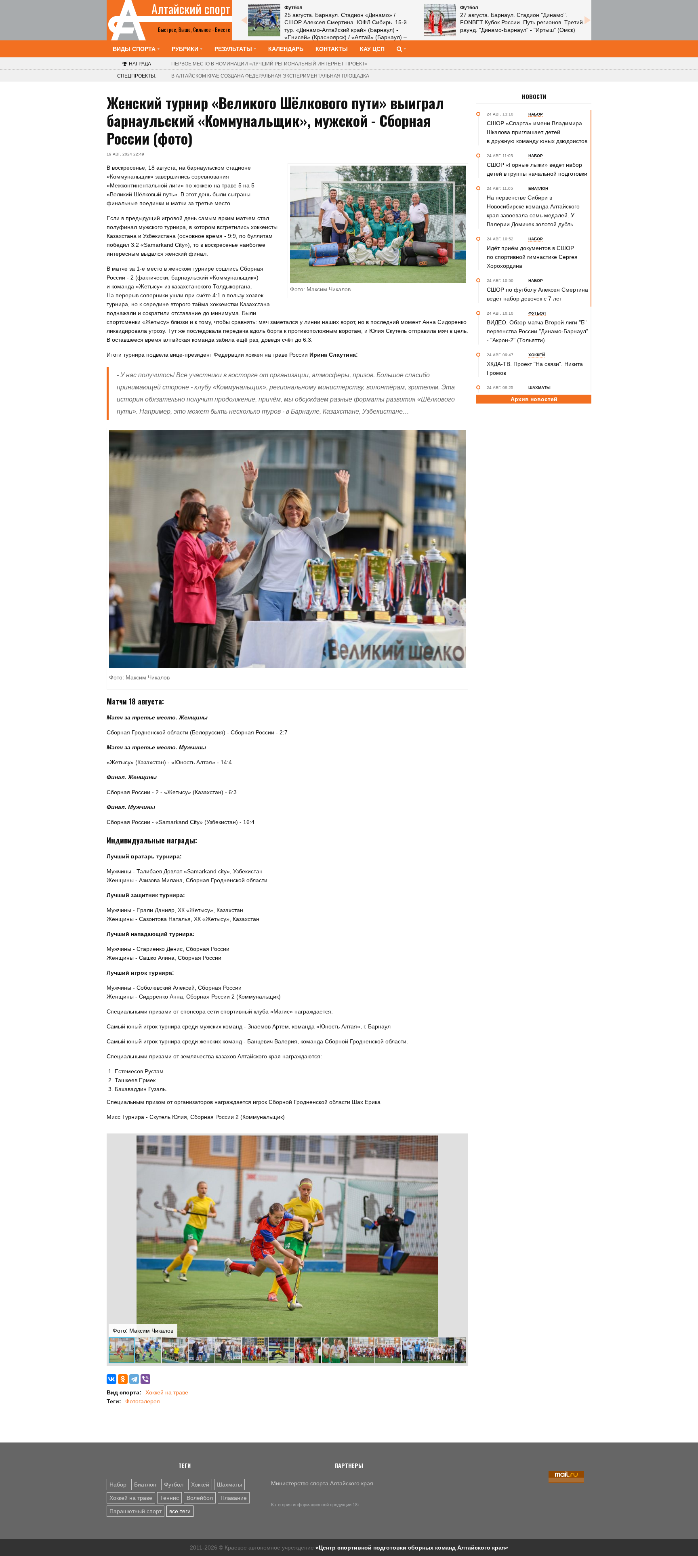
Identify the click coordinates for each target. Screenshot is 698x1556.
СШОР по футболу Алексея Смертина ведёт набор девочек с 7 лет (537, 294)
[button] (458, 1142)
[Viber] (145, 1379)
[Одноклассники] (123, 1379)
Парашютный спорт (135, 1511)
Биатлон (145, 1484)
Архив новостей (534, 399)
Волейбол (200, 1498)
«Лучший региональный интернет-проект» (269, 64)
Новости (534, 96)
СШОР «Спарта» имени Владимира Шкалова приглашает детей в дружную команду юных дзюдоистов (537, 132)
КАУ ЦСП (372, 49)
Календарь (285, 49)
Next (587, 20)
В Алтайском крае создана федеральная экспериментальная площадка (270, 76)
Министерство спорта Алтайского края (322, 1483)
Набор (117, 1484)
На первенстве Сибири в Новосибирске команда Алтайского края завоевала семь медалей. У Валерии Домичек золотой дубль (533, 210)
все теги (180, 1511)
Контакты (331, 49)
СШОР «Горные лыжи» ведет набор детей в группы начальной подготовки (537, 169)
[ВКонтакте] (111, 1379)
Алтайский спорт (190, 9)
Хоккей (200, 1484)
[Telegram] (134, 1379)
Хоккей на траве (166, 1392)
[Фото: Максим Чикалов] (287, 549)
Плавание (234, 1498)
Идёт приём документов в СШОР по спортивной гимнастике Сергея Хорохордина (532, 257)
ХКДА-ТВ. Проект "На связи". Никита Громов (535, 368)
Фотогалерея (142, 1401)
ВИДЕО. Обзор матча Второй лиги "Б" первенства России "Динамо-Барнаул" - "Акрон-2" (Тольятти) (537, 331)
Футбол (173, 1484)
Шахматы (229, 1484)
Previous (244, 20)
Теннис (169, 1498)
